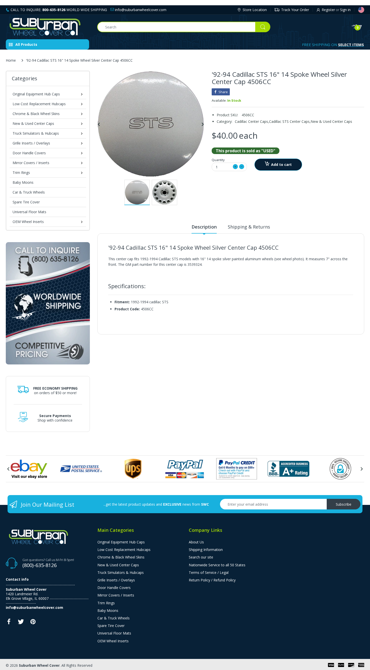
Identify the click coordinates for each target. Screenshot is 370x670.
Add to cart (281, 164)
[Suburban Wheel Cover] (48, 27)
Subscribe (343, 504)
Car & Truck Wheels (29, 192)
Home (11, 60)
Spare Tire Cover (26, 202)
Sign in (345, 9)
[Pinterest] (33, 623)
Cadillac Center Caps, (252, 121)
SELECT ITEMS (351, 44)
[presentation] (8, 469)
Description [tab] (204, 227)
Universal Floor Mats (29, 211)
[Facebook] (9, 623)
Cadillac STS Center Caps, (290, 121)
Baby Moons (23, 182)
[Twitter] (21, 623)
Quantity (218, 160)
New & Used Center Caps (331, 121)
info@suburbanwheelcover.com (140, 9)
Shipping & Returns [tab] (249, 227)
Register (328, 9)
